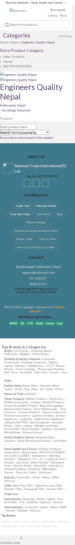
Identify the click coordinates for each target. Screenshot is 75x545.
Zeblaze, (46, 526)
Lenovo (54, 372)
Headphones (35, 365)
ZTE (22, 502)
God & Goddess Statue (18, 437)
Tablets (53, 362)
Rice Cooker (29, 452)
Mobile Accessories (16, 402)
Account (57, 9)
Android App (65, 35)
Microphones (12, 432)
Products (6, 118)
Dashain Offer (13, 489)
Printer (8, 369)
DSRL (7, 380)
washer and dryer (43, 415)
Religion (25, 354)
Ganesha (9, 440)
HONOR (32, 502)
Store (15, 42)
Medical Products (53, 402)
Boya (55, 526)
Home (4, 42)
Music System (30, 429)
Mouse (60, 365)
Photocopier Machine (51, 369)
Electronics (56, 398)
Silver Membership (45, 409)
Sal (42, 389)
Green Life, (26, 526)
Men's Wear (30, 385)
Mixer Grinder (39, 462)
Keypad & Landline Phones (21, 405)
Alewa (46, 477)
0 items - (56, 15)
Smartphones (12, 499)
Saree (49, 389)
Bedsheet (45, 472)
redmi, (45, 521)
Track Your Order (20, 214)
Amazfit (10, 510)
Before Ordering (36, 222)
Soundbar (60, 429)
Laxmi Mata (60, 440)
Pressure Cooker (26, 472)
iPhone (57, 502)
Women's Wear (49, 385)
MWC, (37, 526)
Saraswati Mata (45, 437)
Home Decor (12, 452)
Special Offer (55, 489)
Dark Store (43, 214)
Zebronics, (7, 521)
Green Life (23, 477)
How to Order (47, 238)
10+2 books (21, 350)
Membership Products (18, 409)
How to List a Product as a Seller (36, 247)
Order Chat (22, 205)
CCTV (50, 365)
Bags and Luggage (51, 405)
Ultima (36, 477)
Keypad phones (32, 432)
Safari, (16, 526)
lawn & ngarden (40, 422)
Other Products (13, 56)
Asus (14, 372)
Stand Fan (40, 465)
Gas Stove (22, 462)
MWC (55, 477)
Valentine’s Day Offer (48, 485)
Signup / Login (24, 238)
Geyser (8, 61)
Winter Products (36, 398)
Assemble (26, 372)
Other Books (40, 354)
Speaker (46, 429)
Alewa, (18, 521)
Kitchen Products (50, 448)
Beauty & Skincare (54, 412)
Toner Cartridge (25, 369)
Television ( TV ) (27, 459)
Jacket (8, 389)
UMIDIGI (45, 502)
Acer (44, 372)
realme (51, 499)
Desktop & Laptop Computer (22, 359)
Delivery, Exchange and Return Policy (36, 230)
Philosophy (11, 354)
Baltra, (53, 521)
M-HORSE (10, 502)
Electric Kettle (22, 465)
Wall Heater (49, 469)
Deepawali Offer (34, 489)
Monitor (20, 365)
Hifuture (9, 480)
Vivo (60, 499)
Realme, (36, 521)
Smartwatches (13, 507)
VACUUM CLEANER (16, 455)
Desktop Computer (34, 362)
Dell (6, 372)
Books (8, 350)
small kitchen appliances (49, 419)
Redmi (40, 499)
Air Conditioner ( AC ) (52, 459)
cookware (26, 419)
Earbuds (9, 477)
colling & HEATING (16, 422)
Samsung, (62, 521)
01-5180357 (38, 278)
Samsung (28, 499)
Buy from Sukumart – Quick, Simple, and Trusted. (34, 2)
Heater (28, 425)
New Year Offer (23, 485)
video (18, 425)
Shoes (18, 389)
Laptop (8, 365)
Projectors (10, 494)
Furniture (34, 469)
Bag (27, 389)
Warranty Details (46, 205)
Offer (7, 485)
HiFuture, (6, 526)
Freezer (9, 462)
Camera (35, 402)
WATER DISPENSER (17, 66)
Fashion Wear (12, 385)
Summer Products (29, 412)
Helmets (31, 393)
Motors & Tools (14, 393)
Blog (59, 214)
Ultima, (26, 521)
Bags (35, 389)
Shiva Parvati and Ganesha (34, 440)
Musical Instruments (17, 415)
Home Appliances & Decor (20, 448)
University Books (41, 350)
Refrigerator (39, 455)
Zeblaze (22, 510)
